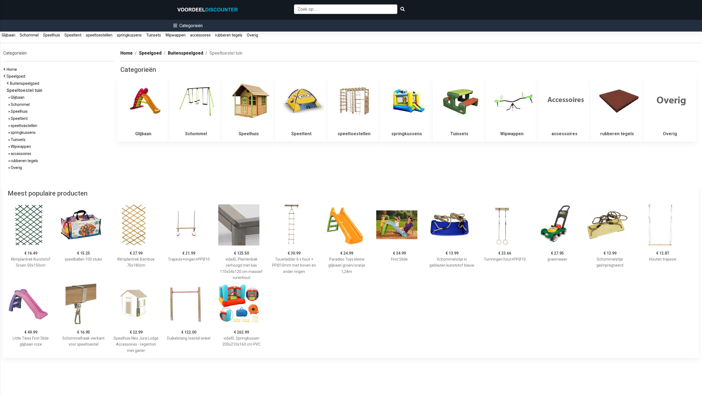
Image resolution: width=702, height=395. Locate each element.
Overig (252, 35)
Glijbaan (8, 35)
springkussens (129, 35)
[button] (188, 25)
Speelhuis (51, 35)
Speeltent (73, 35)
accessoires (200, 35)
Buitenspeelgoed (25, 83)
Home (13, 69)
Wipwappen (175, 35)
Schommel (29, 35)
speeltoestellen (99, 35)
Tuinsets (154, 35)
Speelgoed (17, 76)
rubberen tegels (228, 35)
